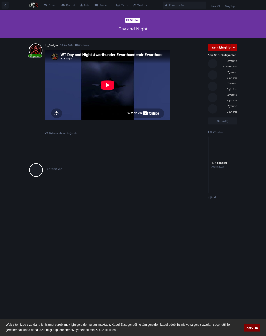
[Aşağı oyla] (177, 127)
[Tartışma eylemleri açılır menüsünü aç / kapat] (234, 47)
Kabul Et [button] (252, 327)
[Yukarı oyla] (169, 127)
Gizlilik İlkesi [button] (107, 330)
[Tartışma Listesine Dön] (5, 5)
